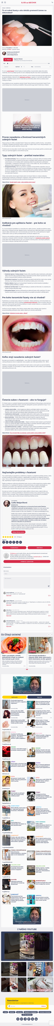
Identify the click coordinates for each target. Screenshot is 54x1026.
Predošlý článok (14, 547)
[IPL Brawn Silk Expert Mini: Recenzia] (40, 985)
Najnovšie (39, 697)
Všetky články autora (18, 532)
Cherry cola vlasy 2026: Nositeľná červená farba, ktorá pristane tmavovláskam (18, 713)
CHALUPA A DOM (15, 865)
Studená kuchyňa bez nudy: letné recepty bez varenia (43, 883)
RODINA (38, 763)
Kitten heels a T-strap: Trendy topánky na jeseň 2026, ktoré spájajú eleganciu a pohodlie (43, 722)
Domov (3, 7)
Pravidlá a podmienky (31, 1012)
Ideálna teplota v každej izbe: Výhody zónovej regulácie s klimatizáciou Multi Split (43, 870)
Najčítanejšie (14, 697)
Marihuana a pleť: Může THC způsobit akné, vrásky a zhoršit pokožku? (44, 781)
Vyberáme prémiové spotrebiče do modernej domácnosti (17, 883)
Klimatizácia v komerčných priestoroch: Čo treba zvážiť (43, 853)
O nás (5, 1012)
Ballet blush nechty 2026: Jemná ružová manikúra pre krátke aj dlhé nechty (19, 721)
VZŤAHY (13, 762)
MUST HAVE (39, 733)
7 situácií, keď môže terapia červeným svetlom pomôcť (18, 749)
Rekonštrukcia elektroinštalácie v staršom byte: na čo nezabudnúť (18, 853)
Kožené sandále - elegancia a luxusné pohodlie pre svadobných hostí (43, 736)
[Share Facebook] (3, 542)
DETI (12, 820)
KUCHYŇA (14, 879)
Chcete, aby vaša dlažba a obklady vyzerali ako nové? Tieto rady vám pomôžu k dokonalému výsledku (18, 839)
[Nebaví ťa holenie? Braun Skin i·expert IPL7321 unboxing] (13, 985)
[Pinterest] (28, 1019)
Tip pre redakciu (27, 1014)
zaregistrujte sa (37, 556)
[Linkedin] (36, 1019)
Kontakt (12, 1012)
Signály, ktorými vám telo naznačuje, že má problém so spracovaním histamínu (43, 751)
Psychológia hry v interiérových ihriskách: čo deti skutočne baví (18, 824)
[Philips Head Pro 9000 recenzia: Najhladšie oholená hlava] (40, 969)
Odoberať (43, 1006)
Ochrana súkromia (45, 1012)
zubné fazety (10, 71)
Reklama (19, 1012)
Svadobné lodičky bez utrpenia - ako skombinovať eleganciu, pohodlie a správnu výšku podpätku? (19, 736)
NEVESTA (13, 732)
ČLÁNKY (13, 791)
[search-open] (5, 2)
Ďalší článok (40, 547)
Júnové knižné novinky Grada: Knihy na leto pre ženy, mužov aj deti (42, 899)
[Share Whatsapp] (7, 542)
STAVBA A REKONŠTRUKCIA (18, 850)
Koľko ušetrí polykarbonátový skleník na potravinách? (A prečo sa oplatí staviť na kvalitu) (43, 826)
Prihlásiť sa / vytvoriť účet (27, 561)
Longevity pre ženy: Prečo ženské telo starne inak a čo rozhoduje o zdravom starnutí (43, 713)
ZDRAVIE (13, 747)
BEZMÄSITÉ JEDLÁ (40, 881)
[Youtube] (21, 1019)
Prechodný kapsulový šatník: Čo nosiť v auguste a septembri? (19, 702)
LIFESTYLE (8, 7)
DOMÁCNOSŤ (14, 835)
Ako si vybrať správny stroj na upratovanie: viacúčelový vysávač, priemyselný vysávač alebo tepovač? (44, 840)
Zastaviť (6, 66)
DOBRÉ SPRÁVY (15, 806)
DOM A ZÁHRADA (40, 822)
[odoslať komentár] (48, 586)
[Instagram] (17, 1019)
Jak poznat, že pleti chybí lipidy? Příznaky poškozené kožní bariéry (18, 780)
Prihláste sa (13, 553)
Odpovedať (8, 595)
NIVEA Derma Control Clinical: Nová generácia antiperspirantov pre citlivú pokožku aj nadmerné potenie (43, 811)
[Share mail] (20, 542)
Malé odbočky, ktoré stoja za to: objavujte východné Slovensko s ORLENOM (19, 809)
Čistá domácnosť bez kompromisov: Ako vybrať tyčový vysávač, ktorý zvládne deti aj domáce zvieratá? (18, 899)
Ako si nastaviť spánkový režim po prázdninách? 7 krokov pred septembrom (43, 766)
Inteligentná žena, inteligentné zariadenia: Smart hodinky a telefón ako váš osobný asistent (44, 796)
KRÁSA (13, 776)
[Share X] (10, 542)
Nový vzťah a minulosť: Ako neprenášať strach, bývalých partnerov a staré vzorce (19, 765)
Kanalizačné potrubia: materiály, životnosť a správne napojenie (17, 868)
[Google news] (32, 1019)
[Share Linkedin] (17, 542)
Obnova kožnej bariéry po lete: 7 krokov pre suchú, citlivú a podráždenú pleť (43, 703)
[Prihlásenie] (2, 2)
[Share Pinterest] (13, 542)
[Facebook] (25, 1019)
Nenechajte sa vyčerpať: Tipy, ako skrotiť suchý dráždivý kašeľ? (17, 794)
